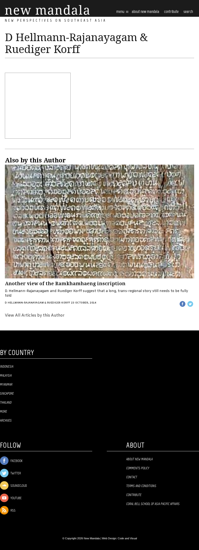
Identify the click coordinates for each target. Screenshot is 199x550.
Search (188, 11)
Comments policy (137, 468)
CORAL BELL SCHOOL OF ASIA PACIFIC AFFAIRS (153, 504)
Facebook (16, 461)
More (3, 412)
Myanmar (6, 385)
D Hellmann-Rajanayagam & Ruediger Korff (37, 302)
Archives (6, 421)
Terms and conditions (141, 486)
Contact (131, 477)
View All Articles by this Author (35, 315)
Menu (120, 11)
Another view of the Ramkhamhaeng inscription (65, 283)
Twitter (15, 473)
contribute (171, 11)
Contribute (133, 495)
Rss (13, 511)
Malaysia (6, 376)
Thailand (6, 403)
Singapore (7, 394)
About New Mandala (145, 11)
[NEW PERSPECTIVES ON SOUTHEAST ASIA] (47, 10)
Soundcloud (18, 486)
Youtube (16, 498)
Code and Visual (127, 538)
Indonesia (6, 367)
